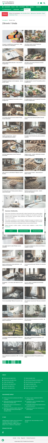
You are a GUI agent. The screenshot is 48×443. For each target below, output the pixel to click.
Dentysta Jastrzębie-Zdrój (9, 388)
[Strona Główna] (3, 7)
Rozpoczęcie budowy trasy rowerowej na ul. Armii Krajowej (35, 409)
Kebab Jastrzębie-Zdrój (30, 378)
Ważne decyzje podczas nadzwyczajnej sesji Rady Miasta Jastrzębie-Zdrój (13, 402)
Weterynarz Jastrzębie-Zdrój (10, 384)
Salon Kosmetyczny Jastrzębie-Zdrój (32, 382)
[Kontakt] (41, 3)
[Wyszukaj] (44, 3)
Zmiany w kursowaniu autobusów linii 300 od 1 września (13, 398)
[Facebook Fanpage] (37, 3)
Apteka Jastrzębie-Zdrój (30, 388)
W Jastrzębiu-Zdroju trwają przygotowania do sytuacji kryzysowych (35, 405)
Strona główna (5, 20)
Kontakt (26, 421)
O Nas (18, 438)
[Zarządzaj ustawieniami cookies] (3, 440)
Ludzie (21, 9)
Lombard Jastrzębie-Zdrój (9, 386)
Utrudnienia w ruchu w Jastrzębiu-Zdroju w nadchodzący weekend (35, 402)
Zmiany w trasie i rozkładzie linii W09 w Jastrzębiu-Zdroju (34, 398)
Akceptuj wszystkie (37, 230)
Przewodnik (16, 9)
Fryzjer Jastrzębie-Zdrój (8, 382)
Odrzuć (11, 230)
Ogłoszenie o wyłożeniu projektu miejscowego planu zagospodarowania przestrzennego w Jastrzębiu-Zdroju (13, 409)
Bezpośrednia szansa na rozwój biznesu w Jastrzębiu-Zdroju (12, 405)
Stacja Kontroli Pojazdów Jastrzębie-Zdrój (34, 380)
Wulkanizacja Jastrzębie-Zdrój (10, 380)
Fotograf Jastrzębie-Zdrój (30, 384)
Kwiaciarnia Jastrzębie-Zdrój (31, 386)
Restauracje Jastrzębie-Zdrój (9, 378)
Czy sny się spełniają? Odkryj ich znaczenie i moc (12, 300)
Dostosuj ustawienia (24, 230)
